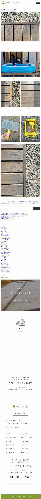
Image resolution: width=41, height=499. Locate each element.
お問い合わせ (24, 452)
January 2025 (5, 249)
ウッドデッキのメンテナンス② (8, 9)
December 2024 (5, 250)
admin (20, 11)
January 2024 (5, 266)
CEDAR (8, 423)
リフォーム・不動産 (12, 427)
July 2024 (3, 257)
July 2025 (3, 241)
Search (3, 205)
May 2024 (3, 260)
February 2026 (5, 232)
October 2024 (5, 253)
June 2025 (4, 242)
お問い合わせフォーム (20, 300)
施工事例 (8, 441)
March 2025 (4, 246)
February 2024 (5, 264)
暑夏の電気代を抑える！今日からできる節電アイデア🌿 (14, 214)
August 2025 (4, 239)
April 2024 (4, 262)
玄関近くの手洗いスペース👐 (8, 218)
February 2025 (5, 248)
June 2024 (4, 259)
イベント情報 (24, 441)
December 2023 (5, 267)
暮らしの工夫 (35, 203)
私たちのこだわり (11, 437)
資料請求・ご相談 (20, 413)
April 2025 (4, 245)
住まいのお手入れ (11, 203)
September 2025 (5, 238)
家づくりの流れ (10, 445)
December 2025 (5, 235)
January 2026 (5, 234)
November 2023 (5, 269)
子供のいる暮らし (21, 203)
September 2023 (5, 271)
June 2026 (4, 228)
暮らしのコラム (10, 448)
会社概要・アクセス (26, 437)
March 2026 (4, 231)
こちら (14, 114)
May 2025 (3, 244)
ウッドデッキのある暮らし (25, 201)
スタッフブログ (10, 201)
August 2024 (4, 256)
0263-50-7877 (23, 383)
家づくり (29, 203)
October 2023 (5, 270)
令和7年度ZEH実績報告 (7, 217)
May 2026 (3, 230)
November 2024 (5, 252)
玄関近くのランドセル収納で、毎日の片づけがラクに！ (14, 216)
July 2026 (3, 227)
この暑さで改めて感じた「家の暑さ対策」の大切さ (13, 213)
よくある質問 (10, 452)
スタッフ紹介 (24, 434)
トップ (8, 434)
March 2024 (4, 263)
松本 (24, 423)
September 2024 (5, 255)
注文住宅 (15, 423)
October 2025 (5, 237)
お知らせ (3, 275)
